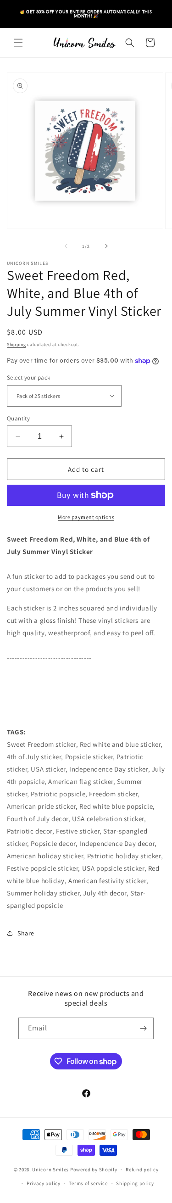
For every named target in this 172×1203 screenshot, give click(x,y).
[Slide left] (66, 246)
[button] (18, 43)
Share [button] (25, 933)
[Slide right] (106, 246)
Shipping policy (135, 1183)
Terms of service (88, 1183)
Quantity (18, 418)
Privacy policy (44, 1183)
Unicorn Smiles (50, 1169)
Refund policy (142, 1169)
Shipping (16, 344)
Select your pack (28, 377)
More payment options (86, 517)
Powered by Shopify (93, 1169)
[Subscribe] (143, 1028)
